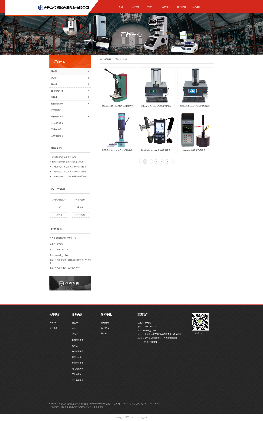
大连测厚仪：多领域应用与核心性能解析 (69, 167)
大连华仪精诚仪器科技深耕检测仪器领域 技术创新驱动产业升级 (71, 176)
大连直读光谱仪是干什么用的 (64, 157)
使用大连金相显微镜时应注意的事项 (67, 162)
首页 (117, 59)
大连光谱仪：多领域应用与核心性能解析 (69, 172)
